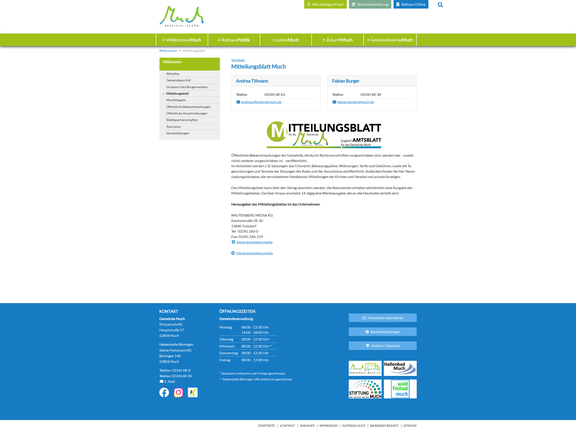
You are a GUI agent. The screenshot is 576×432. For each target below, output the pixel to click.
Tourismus (173, 126)
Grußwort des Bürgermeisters (187, 87)
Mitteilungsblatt (177, 93)
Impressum (329, 425)
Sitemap (410, 425)
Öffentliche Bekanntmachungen (188, 107)
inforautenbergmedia (254, 253)
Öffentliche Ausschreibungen (186, 113)
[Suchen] (440, 4)
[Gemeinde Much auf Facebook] (164, 392)
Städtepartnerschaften (182, 120)
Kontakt (287, 425)
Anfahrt (307, 425)
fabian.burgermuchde (355, 102)
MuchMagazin (176, 100)
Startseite (266, 425)
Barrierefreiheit (384, 425)
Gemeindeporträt (178, 80)
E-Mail (169, 381)
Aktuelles (172, 73)
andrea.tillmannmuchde (261, 102)
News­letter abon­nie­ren (385, 317)
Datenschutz (353, 425)
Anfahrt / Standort (385, 345)
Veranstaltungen (177, 133)
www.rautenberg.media (254, 242)
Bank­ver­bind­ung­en (385, 331)
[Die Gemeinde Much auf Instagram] (178, 392)
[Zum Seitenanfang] (548, 411)
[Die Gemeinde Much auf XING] (193, 392)
